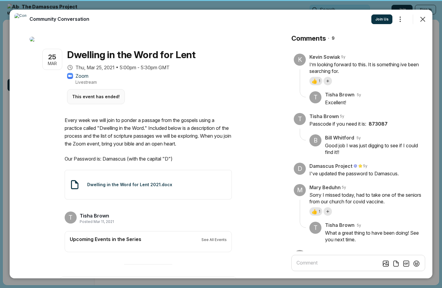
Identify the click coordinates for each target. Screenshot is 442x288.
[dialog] (221, 144)
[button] (315, 81)
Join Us (381, 19)
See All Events (214, 239)
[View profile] (20, 19)
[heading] (95, 216)
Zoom (81, 76)
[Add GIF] (406, 263)
